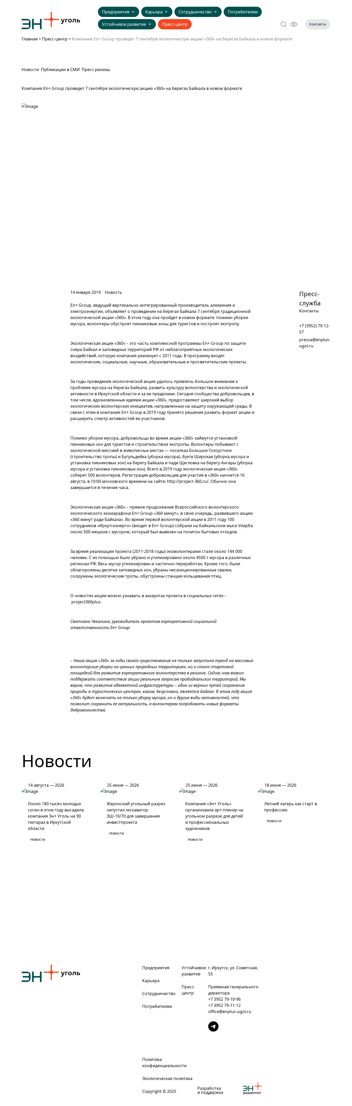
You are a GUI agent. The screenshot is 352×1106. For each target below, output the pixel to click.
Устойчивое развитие (124, 24)
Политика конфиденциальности (164, 1062)
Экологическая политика (167, 1078)
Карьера (154, 12)
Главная (30, 39)
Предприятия (115, 12)
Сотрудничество (195, 12)
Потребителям (243, 12)
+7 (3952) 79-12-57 (314, 329)
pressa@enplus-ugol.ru (314, 343)
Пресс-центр (175, 24)
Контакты (317, 24)
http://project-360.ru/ (187, 481)
